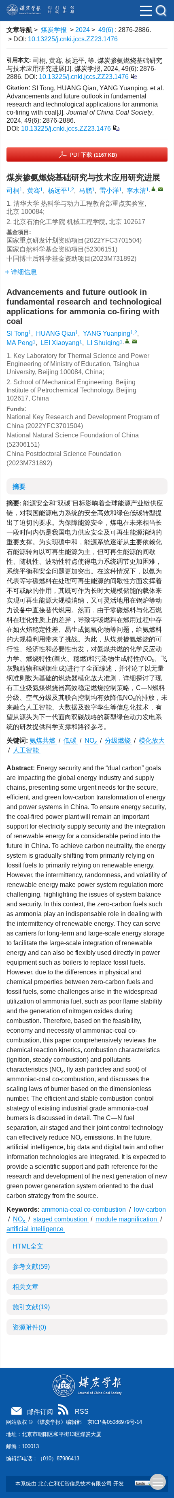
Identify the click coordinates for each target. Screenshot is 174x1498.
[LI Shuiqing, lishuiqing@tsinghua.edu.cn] (127, 341)
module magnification (127, 1219)
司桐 (12, 190)
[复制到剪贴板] (134, 75)
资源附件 (29, 1327)
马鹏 (85, 190)
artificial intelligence (35, 1228)
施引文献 (31, 1307)
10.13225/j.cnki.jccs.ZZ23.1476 (73, 39)
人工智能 (26, 750)
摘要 (19, 486)
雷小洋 (109, 190)
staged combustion (61, 1219)
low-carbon (150, 1209)
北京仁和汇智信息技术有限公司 (75, 1484)
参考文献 (31, 1266)
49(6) (106, 29)
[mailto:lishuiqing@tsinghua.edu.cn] (160, 189)
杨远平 (57, 190)
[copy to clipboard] (116, 127)
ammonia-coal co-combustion (84, 1209)
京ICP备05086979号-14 (114, 1422)
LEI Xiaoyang (59, 342)
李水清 (136, 190)
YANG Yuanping (106, 333)
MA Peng (19, 342)
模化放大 (152, 740)
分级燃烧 (118, 740)
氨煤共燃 (43, 740)
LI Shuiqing (103, 342)
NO (91, 740)
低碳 (71, 740)
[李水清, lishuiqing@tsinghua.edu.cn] (153, 188)
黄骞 (33, 190)
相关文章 (25, 1286)
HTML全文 (28, 1246)
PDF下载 (93, 154)
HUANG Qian (55, 333)
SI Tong (17, 333)
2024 (82, 29)
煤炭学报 (54, 29)
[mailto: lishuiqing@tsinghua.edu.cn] (134, 341)
